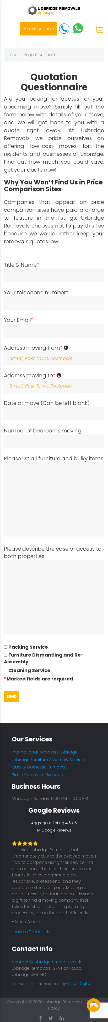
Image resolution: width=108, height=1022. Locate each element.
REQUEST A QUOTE (39, 29)
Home (13, 55)
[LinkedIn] (64, 1017)
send (12, 696)
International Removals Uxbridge (45, 752)
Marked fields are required (38, 678)
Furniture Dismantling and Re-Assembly (44, 658)
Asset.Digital (79, 983)
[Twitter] (53, 1017)
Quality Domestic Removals (40, 767)
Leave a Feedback (29, 932)
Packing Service (27, 647)
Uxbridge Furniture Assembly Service (48, 760)
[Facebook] (43, 1017)
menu (100, 29)
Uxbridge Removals (63, 1002)
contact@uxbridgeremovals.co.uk (46, 962)
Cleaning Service (28, 670)
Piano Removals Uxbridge (37, 775)
